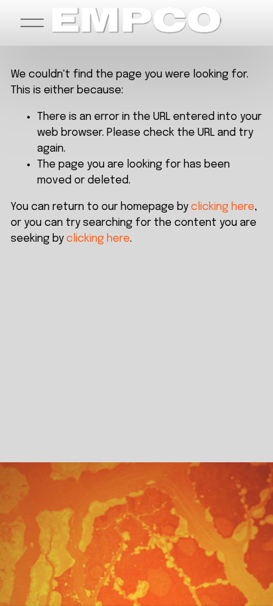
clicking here (222, 207)
